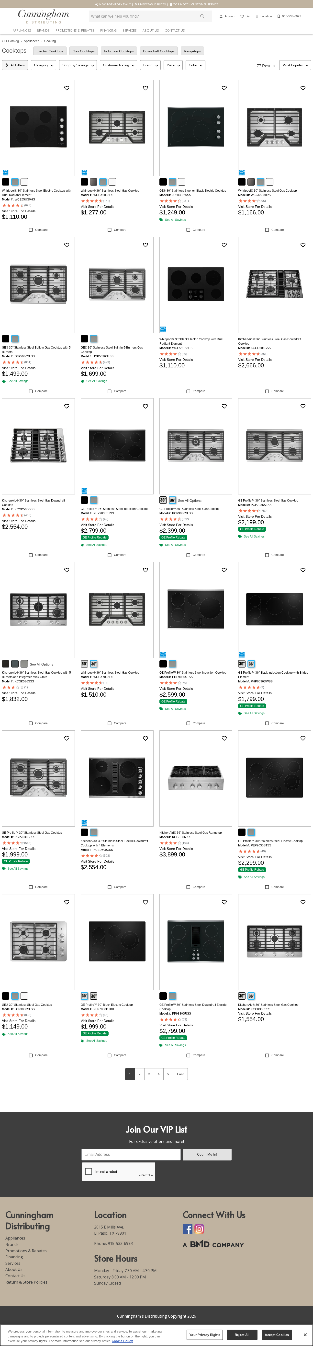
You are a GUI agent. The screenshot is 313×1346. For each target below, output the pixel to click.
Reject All (242, 1334)
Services (130, 30)
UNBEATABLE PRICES (151, 4)
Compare (41, 230)
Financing (108, 30)
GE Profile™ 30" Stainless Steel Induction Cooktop (192, 672)
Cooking (50, 41)
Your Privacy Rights (204, 1334)
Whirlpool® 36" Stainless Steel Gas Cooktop (110, 190)
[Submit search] (202, 16)
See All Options (189, 501)
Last (180, 1074)
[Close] (305, 1334)
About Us (151, 30)
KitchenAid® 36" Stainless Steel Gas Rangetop (190, 832)
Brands (43, 30)
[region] (156, 1335)
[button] (221, 16)
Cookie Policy (122, 1341)
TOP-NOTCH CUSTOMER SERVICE (195, 4)
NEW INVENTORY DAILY (115, 4)
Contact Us (175, 30)
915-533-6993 (120, 1243)
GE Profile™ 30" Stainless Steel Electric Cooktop (270, 841)
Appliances (22, 30)
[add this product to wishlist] (67, 88)
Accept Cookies (277, 1334)
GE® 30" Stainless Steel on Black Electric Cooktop (192, 190)
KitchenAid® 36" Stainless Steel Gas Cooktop (268, 1005)
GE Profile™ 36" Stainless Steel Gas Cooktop (189, 509)
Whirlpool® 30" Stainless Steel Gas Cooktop (267, 190)
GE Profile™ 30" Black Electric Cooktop (107, 1005)
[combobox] (43, 65)
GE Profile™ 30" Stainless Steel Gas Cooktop (32, 832)
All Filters (18, 65)
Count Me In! (207, 1154)
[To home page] (43, 16)
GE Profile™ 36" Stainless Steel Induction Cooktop (114, 509)
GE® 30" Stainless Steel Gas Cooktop (27, 1005)
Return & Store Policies (26, 1282)
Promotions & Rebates (75, 30)
